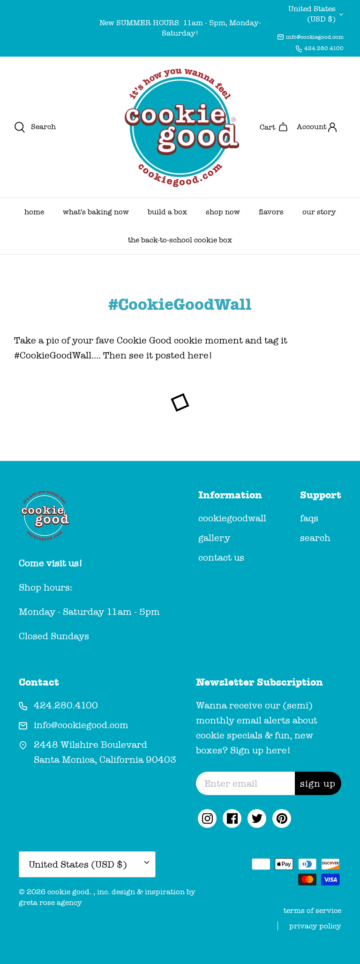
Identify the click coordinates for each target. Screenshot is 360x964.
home (34, 211)
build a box (167, 211)
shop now (223, 211)
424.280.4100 (324, 48)
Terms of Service (312, 910)
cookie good (68, 891)
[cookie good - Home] (180, 127)
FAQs (309, 518)
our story (319, 211)
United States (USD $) (312, 13)
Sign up (318, 783)
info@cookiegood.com (315, 37)
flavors (271, 211)
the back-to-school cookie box (180, 239)
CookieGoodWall (232, 518)
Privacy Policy (315, 925)
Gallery (214, 537)
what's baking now (96, 211)
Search (315, 537)
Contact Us (221, 557)
